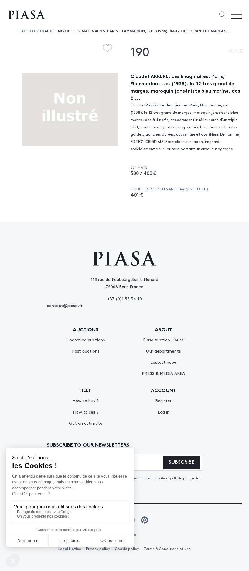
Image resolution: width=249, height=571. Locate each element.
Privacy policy (98, 548)
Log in (163, 412)
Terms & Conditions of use (167, 548)
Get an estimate (85, 423)
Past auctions (85, 351)
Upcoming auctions (86, 339)
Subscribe (181, 461)
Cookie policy (127, 548)
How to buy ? (85, 400)
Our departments (163, 351)
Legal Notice (69, 548)
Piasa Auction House (163, 339)
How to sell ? (86, 412)
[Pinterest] (144, 520)
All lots (29, 30)
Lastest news (163, 362)
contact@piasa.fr (65, 305)
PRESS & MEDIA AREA (163, 373)
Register (163, 400)
